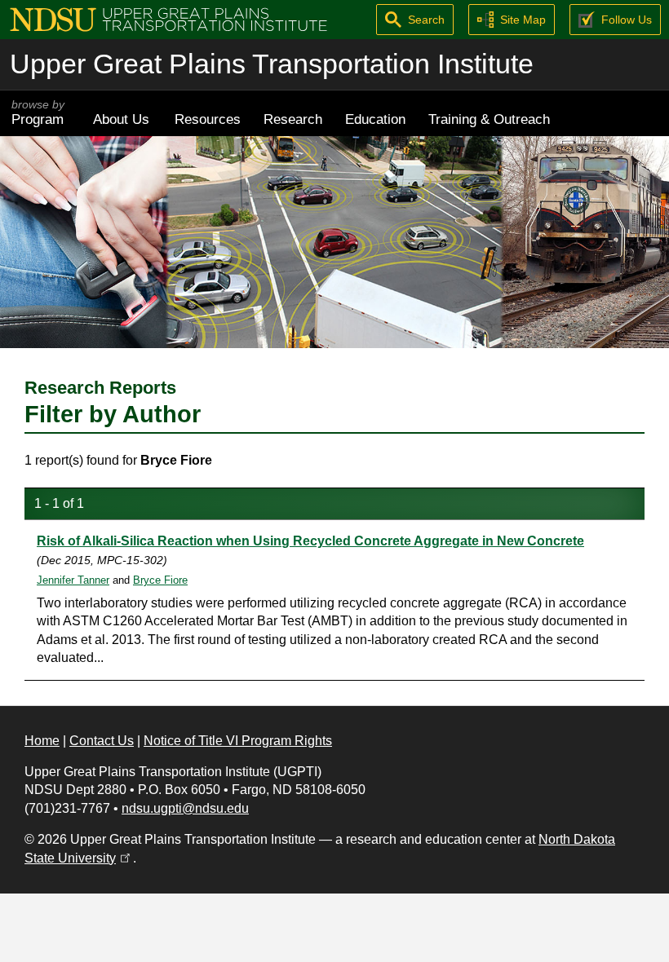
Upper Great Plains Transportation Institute (272, 64)
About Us (121, 119)
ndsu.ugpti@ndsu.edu (185, 808)
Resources (208, 119)
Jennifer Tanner (73, 580)
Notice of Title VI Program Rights (238, 741)
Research (293, 119)
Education (375, 119)
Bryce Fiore (160, 580)
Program (37, 113)
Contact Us (101, 741)
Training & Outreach (489, 119)
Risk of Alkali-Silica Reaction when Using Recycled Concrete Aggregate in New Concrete (310, 541)
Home (42, 741)
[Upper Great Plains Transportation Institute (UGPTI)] (168, 18)
